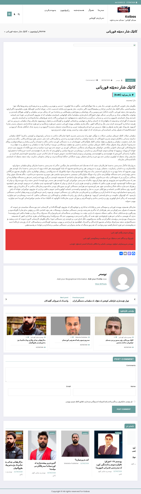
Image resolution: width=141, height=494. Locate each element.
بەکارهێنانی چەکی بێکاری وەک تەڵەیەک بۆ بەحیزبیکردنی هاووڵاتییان (31, 341)
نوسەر (118, 80)
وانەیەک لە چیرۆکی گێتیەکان (56, 300)
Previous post (78, 297)
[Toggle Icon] (9, 14)
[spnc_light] (14, 14)
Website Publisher (81, 337)
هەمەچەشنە (79, 10)
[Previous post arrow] (135, 299)
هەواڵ (91, 10)
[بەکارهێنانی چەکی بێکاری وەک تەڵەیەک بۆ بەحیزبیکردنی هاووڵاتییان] (26, 326)
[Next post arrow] (6, 299)
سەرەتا (101, 10)
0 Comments (90, 80)
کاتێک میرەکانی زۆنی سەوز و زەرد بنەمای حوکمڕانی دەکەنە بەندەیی (119, 341)
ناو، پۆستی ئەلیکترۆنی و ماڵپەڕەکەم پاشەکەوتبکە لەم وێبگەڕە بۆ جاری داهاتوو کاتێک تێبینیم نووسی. (99, 401)
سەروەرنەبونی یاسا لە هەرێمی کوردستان (75, 340)
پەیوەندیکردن (50, 10)
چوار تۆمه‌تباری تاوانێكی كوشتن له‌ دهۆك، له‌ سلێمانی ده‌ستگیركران (101, 300)
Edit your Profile (95, 279)
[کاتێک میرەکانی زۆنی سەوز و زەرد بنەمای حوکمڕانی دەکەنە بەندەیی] (114, 326)
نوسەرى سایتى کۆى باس (125, 337)
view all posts (101, 284)
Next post (64, 297)
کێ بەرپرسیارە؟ (35, 459)
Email (68, 386)
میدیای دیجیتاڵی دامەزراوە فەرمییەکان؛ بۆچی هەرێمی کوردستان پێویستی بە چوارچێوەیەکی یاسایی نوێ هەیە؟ (96, 454)
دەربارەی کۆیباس (96, 18)
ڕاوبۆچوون (65, 10)
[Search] (19, 14)
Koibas (130, 16)
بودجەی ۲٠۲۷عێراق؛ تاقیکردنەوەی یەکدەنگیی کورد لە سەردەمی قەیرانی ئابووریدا (62, 464)
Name (133, 386)
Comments (131, 365)
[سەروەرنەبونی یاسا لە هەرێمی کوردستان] (70, 326)
